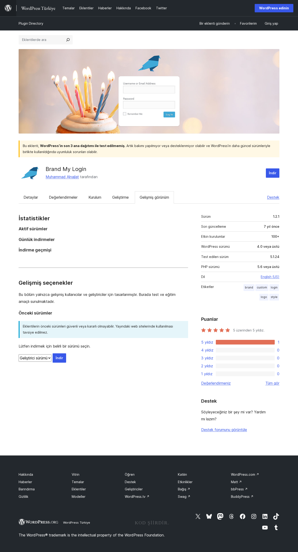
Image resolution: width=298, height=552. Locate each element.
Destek (273, 197)
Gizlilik (23, 496)
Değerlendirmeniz (216, 383)
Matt (236, 482)
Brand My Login (66, 169)
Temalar (78, 482)
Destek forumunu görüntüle (224, 429)
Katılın (182, 474)
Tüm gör (272, 383)
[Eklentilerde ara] (68, 39)
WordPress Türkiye (76, 522)
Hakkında (26, 474)
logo (264, 297)
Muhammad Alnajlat (62, 176)
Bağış (184, 489)
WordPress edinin (274, 8)
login (274, 287)
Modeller (78, 496)
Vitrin (75, 474)
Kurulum (94, 197)
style (274, 297)
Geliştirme (120, 197)
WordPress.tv (137, 496)
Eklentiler (79, 489)
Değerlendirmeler (63, 197)
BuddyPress (242, 496)
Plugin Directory (31, 23)
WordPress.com (245, 474)
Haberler (25, 482)
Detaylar (31, 197)
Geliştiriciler (134, 489)
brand (249, 287)
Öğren (130, 474)
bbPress (239, 489)
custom (262, 287)
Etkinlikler (185, 482)
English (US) (270, 277)
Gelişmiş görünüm (154, 197)
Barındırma (27, 489)
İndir (272, 173)
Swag (184, 496)
